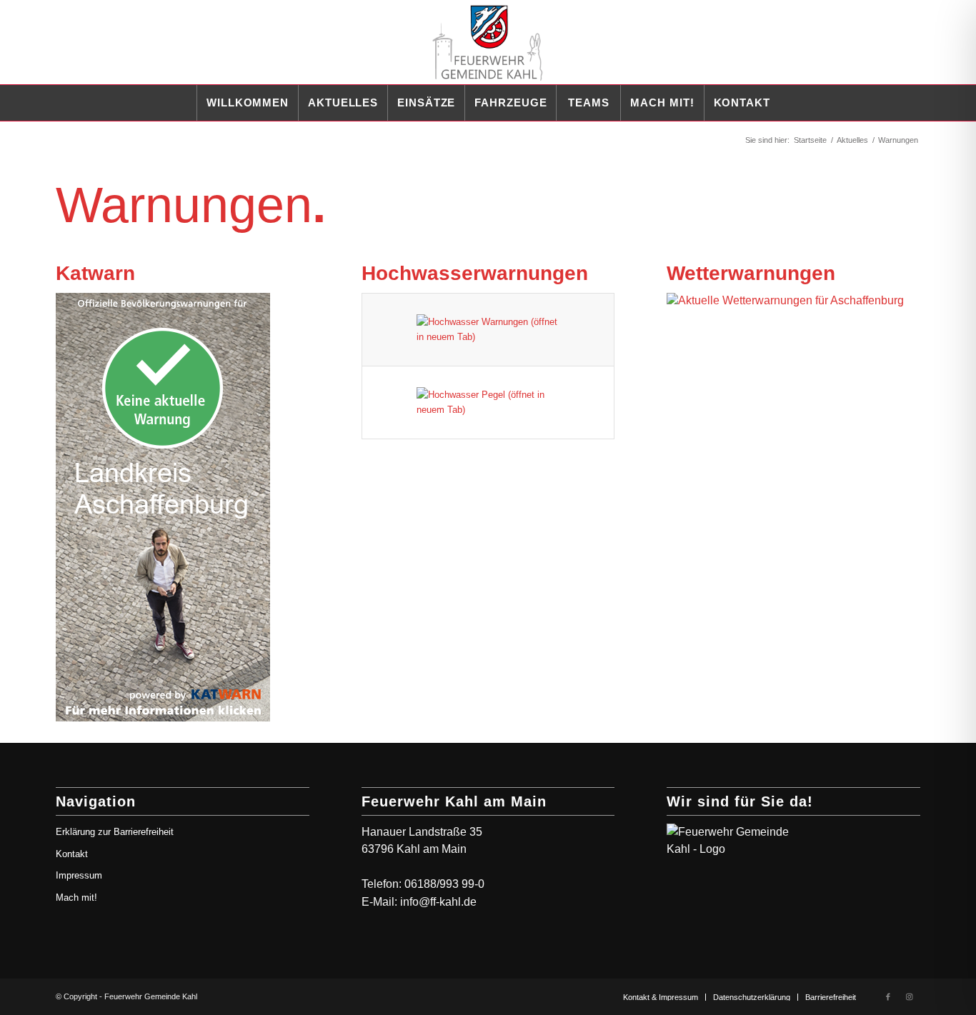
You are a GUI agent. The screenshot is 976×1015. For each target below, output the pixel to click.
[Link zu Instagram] (909, 996)
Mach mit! (76, 897)
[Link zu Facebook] (888, 996)
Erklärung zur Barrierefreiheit (115, 831)
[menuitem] (247, 103)
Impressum (79, 875)
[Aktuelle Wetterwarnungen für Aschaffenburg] (791, 300)
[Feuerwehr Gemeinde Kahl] (488, 42)
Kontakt (72, 854)
